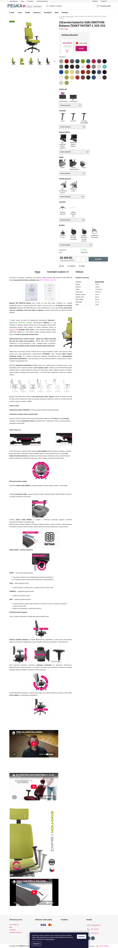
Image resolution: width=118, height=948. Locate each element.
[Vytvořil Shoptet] (97, 946)
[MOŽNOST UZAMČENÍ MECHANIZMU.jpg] (40, 470)
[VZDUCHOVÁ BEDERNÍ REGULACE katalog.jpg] (40, 628)
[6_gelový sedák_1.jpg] (31, 539)
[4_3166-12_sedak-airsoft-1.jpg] (40, 508)
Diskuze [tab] (79, 272)
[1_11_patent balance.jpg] (31, 292)
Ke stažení (30, 1)
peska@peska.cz (96, 925)
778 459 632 (95, 933)
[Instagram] (93, 938)
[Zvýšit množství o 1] (85, 259)
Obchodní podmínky (42, 1)
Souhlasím (81, 936)
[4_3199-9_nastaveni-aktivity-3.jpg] (40, 562)
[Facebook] (88, 938)
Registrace (104, 1)
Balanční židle (99, 282)
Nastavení (36, 944)
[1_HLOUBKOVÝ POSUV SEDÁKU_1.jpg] (40, 707)
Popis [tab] (37, 272)
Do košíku (98, 259)
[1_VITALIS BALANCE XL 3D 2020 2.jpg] (59, 653)
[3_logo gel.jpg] (50, 539)
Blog (22, 1)
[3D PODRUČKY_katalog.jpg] (40, 654)
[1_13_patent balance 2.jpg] (50, 292)
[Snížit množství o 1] (76, 259)
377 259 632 (95, 929)
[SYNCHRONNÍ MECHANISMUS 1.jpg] (40, 682)
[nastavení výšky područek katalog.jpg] (22, 654)
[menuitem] (12, 13)
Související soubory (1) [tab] (58, 272)
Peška (66, 29)
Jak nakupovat (13, 1)
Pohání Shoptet (104, 946)
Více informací (49, 939)
